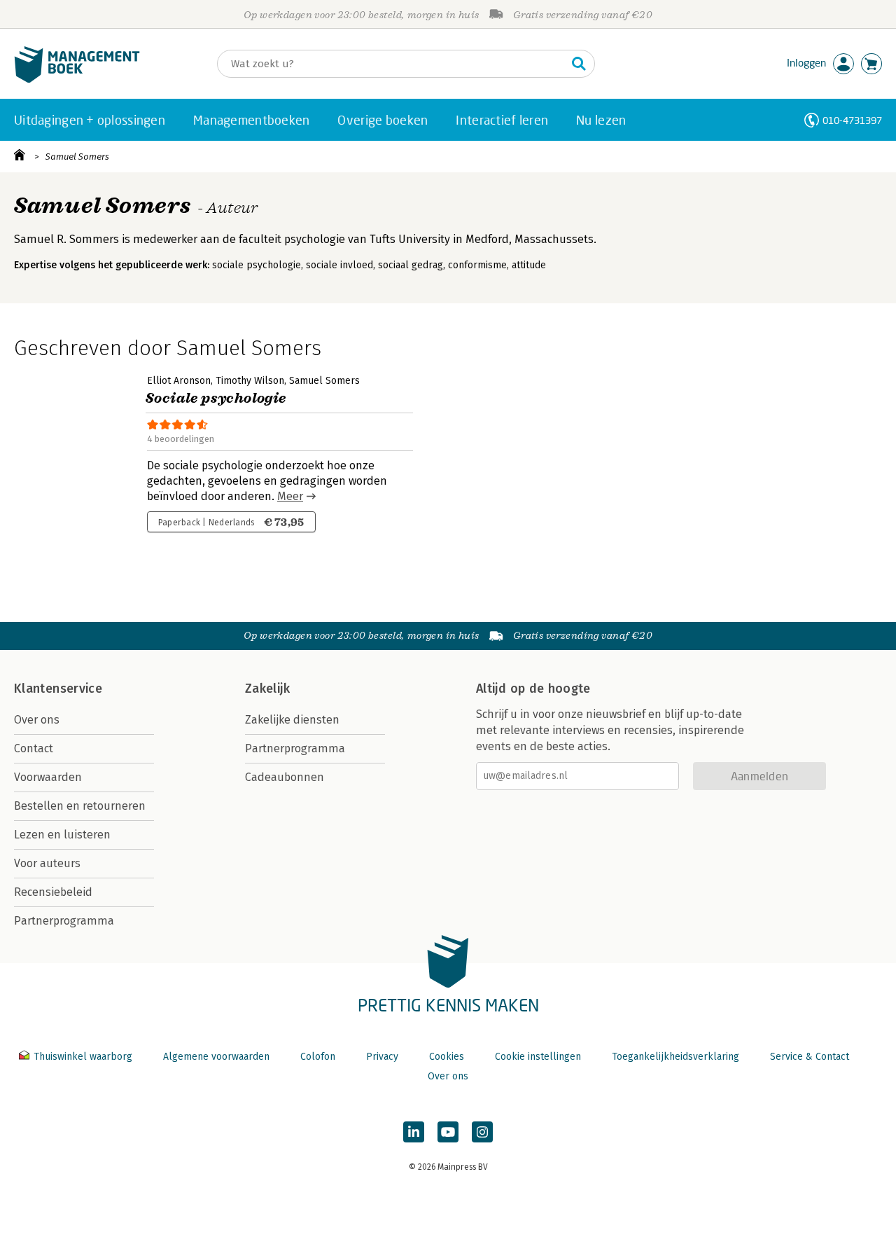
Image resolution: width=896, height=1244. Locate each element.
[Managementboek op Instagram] (482, 1131)
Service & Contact (809, 1057)
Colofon (317, 1057)
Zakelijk (267, 688)
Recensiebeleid (53, 892)
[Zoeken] (578, 64)
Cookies (446, 1057)
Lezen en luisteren (62, 834)
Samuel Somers (77, 156)
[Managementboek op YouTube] (448, 1131)
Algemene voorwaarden (216, 1057)
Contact (33, 748)
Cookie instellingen (538, 1057)
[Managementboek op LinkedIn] (413, 1131)
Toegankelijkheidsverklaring (675, 1057)
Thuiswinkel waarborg (83, 1057)
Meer (290, 496)
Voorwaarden (48, 777)
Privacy (382, 1057)
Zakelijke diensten (292, 719)
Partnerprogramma (64, 920)
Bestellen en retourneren (80, 806)
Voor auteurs (47, 863)
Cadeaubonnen (284, 777)
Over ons (36, 719)
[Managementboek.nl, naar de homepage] (77, 79)
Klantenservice (58, 688)
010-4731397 (852, 120)
